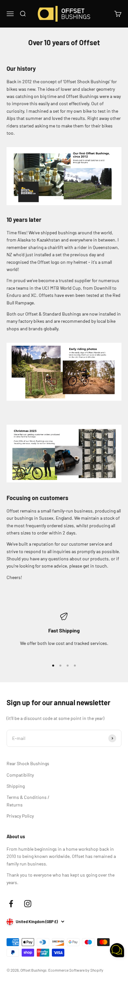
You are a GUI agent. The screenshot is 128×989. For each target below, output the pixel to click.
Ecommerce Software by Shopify (75, 970)
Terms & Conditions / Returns (28, 800)
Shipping (16, 786)
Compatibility (20, 775)
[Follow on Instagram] (27, 903)
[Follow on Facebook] (11, 903)
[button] (117, 951)
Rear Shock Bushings (28, 763)
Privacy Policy (20, 816)
